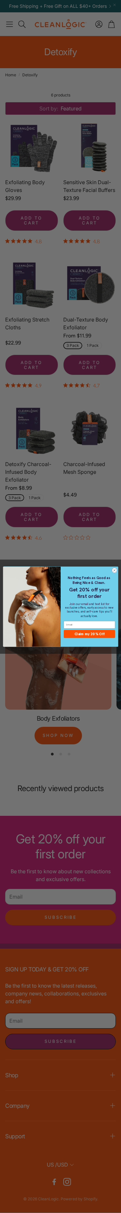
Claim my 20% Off (89, 633)
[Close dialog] (114, 570)
